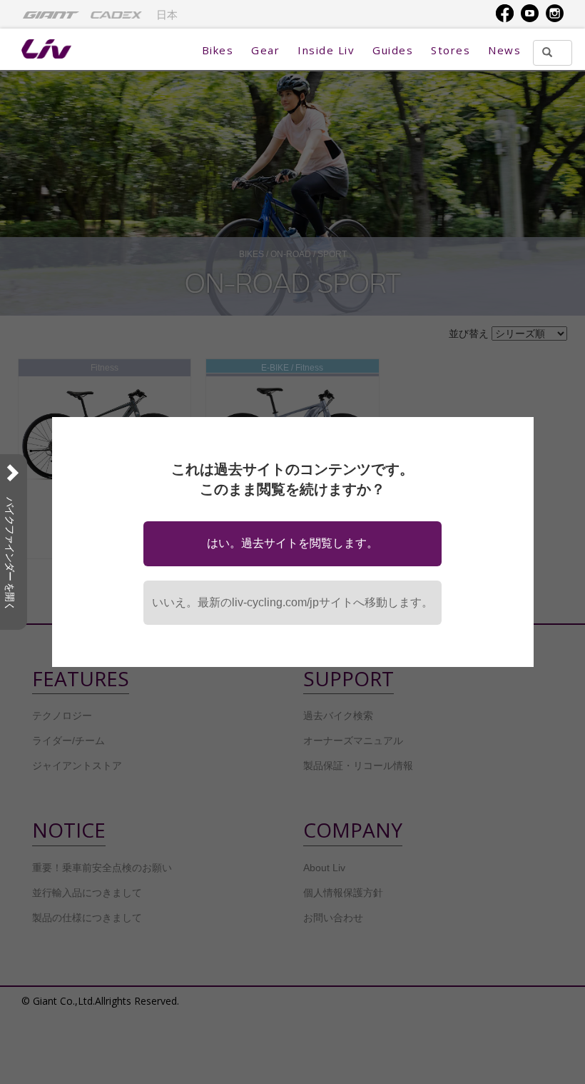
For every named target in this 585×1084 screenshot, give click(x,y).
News (504, 50)
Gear (265, 50)
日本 (167, 15)
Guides (392, 50)
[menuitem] (51, 14)
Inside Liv (326, 50)
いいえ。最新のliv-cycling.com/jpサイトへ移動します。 (292, 602)
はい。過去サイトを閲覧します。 (292, 543)
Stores (450, 50)
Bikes (218, 50)
